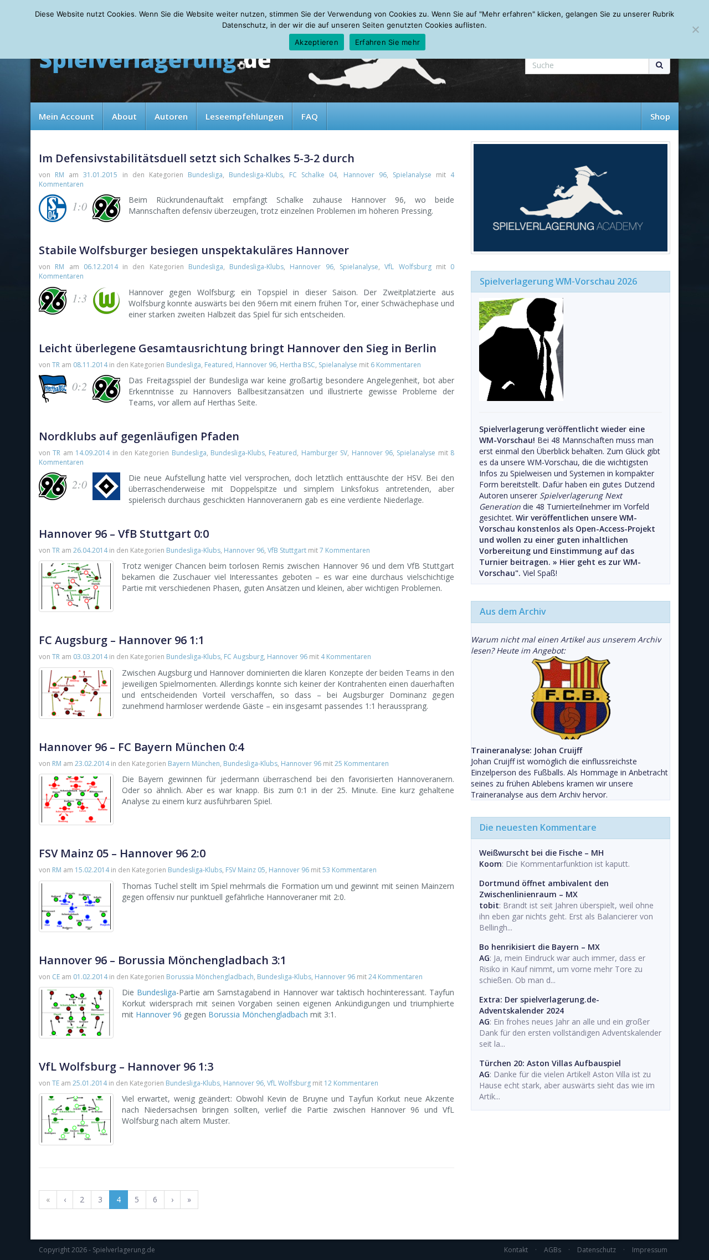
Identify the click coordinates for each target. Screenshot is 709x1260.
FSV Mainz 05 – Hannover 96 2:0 (122, 853)
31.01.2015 (100, 174)
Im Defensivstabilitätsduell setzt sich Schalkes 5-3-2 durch (196, 158)
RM (59, 174)
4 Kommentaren (346, 656)
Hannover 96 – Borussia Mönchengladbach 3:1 (162, 960)
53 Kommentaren (349, 870)
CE (56, 976)
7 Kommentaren (345, 550)
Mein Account (66, 116)
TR (56, 364)
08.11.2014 (90, 364)
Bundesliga (205, 174)
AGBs (552, 1249)
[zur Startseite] (155, 62)
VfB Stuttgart (287, 550)
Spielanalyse (412, 174)
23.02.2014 (92, 763)
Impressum (649, 1249)
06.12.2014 (101, 266)
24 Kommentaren (395, 976)
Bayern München (194, 763)
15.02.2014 (92, 870)
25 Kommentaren (362, 763)
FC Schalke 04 (313, 174)
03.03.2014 (90, 656)
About (124, 116)
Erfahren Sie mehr (387, 42)
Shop (660, 116)
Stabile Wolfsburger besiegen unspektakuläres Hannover (194, 250)
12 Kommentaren (351, 1083)
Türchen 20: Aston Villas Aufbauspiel (550, 1063)
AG (484, 958)
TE (55, 1083)
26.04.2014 (90, 550)
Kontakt (516, 1249)
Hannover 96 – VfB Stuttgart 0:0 (124, 533)
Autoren (171, 116)
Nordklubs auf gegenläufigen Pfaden (139, 436)
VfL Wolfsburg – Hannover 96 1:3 (126, 1066)
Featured (218, 364)
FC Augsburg (244, 656)
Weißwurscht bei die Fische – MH (541, 852)
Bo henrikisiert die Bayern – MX (539, 947)
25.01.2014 (90, 1083)
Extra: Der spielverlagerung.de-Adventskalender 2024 (539, 1005)
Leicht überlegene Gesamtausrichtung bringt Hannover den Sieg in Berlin (237, 348)
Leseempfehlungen (244, 116)
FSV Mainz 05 (245, 870)
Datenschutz (596, 1249)
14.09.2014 (92, 452)
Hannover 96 (365, 174)
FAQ (309, 116)
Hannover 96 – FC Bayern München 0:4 (141, 746)
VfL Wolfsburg (407, 266)
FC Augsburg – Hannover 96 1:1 (121, 639)
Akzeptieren (316, 42)
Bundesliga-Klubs (256, 174)
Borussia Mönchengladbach (210, 976)
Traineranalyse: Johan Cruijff (526, 750)
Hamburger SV (324, 452)
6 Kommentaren (396, 364)
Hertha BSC (297, 364)
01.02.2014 (90, 976)
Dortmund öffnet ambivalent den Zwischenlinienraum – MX (544, 888)
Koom (490, 863)
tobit (489, 905)
